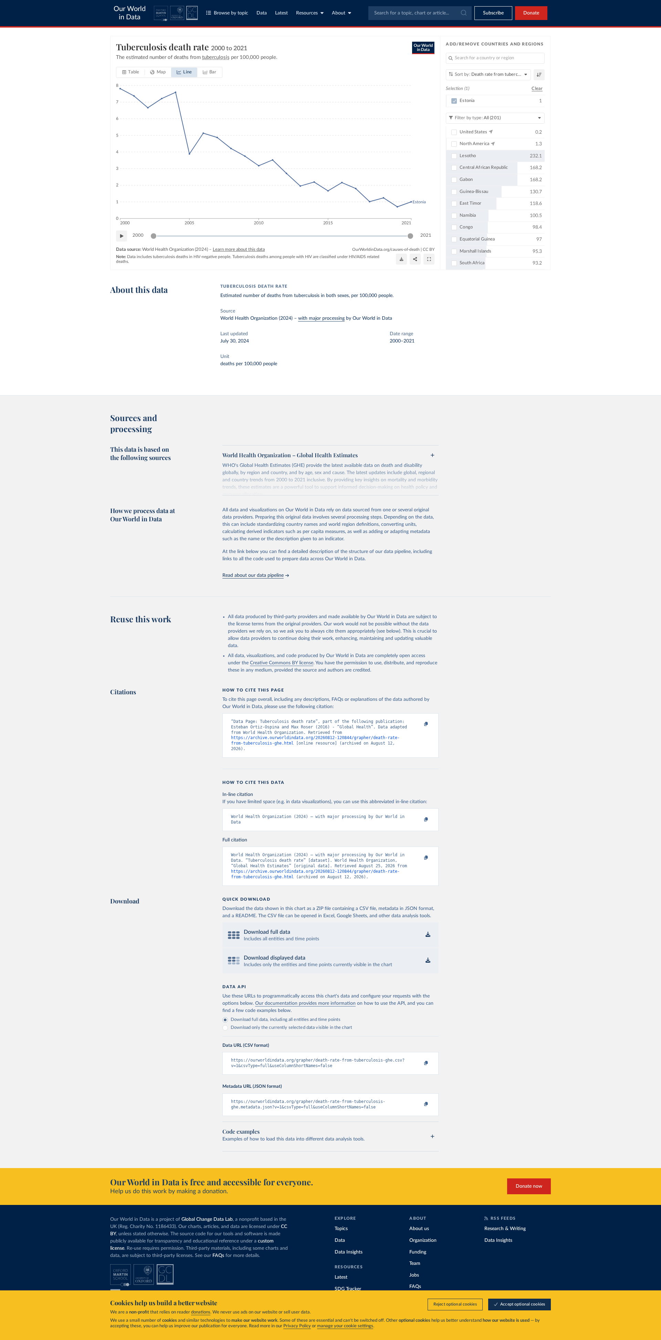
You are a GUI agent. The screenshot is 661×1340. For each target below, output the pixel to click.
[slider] (153, 236)
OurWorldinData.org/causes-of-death (386, 249)
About (338, 13)
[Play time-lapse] (121, 236)
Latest (281, 13)
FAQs (218, 1255)
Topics (341, 1228)
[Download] (401, 259)
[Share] (415, 259)
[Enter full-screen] (428, 259)
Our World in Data (130, 13)
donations (200, 1312)
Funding (417, 1252)
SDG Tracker (348, 1289)
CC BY (428, 249)
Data (261, 13)
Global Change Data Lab (207, 1219)
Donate (531, 13)
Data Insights (349, 1252)
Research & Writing (505, 1228)
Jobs (414, 1275)
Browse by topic (231, 13)
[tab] (131, 72)
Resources (307, 13)
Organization (423, 1240)
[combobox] (420, 13)
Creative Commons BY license (281, 663)
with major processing (321, 318)
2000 (138, 235)
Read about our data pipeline (253, 575)
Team (414, 1263)
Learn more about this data (239, 249)
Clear (537, 88)
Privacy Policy (297, 1326)
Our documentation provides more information (305, 1003)
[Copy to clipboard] (419, 724)
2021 (425, 235)
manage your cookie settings (345, 1326)
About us (419, 1228)
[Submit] (463, 13)
